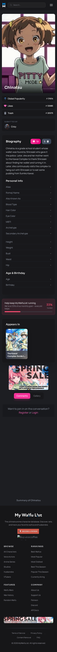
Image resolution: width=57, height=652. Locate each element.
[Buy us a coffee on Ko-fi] (28, 537)
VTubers (7, 577)
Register (24, 412)
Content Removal (24, 637)
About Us (35, 590)
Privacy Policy (36, 633)
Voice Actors (9, 556)
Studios (7, 566)
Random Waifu (10, 600)
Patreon (34, 600)
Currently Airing (38, 577)
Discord (34, 605)
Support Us (36, 595)
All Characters (10, 551)
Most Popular (36, 556)
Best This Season (38, 566)
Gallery (37, 395)
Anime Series (9, 561)
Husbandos (9, 571)
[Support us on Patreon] (28, 531)
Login (35, 412)
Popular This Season (39, 571)
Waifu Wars (8, 590)
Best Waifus (36, 551)
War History (9, 595)
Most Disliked (37, 561)
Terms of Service (18, 633)
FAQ (38, 637)
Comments (22, 395)
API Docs (35, 610)
